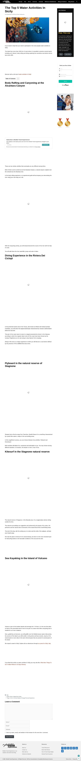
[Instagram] (65, 748)
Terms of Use (68, 759)
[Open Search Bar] (76, 2)
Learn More (67, 54)
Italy (7, 695)
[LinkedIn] (68, 748)
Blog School (71, 1)
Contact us (24, 749)
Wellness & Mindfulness (50, 1)
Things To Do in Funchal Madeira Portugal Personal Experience (21, 698)
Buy (61, 54)
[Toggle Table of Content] (17, 79)
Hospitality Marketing (42, 759)
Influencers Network (26, 754)
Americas (34, 1)
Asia (25, 1)
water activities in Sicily (25, 74)
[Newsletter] (62, 751)
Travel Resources (46, 747)
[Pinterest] (71, 748)
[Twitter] (74, 748)
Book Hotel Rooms (46, 749)
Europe (20, 1)
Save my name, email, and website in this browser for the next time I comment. (27, 732)
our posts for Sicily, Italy (44, 643)
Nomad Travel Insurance (47, 754)
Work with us (25, 751)
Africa (29, 1)
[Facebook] (62, 748)
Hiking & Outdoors (62, 1)
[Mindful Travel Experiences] (7, 2)
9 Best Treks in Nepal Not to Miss (14, 696)
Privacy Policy (75, 759)
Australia (41, 1)
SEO (28, 759)
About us (24, 747)
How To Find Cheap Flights (48, 751)
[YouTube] (76, 748)
